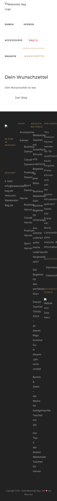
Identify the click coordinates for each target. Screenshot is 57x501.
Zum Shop (21, 97)
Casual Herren (28, 220)
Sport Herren (28, 246)
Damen (24, 140)
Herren (24, 198)
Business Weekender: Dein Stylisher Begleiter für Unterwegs (35, 205)
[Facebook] (6, 153)
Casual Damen (28, 162)
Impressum (48, 267)
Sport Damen (28, 188)
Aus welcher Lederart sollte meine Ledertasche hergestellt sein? (35, 244)
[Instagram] (11, 159)
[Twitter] (6, 159)
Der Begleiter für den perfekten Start (35, 281)
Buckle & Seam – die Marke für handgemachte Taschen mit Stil (35, 400)
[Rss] (11, 153)
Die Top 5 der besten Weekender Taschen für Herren (35, 452)
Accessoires (27, 132)
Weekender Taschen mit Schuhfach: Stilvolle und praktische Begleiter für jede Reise (35, 159)
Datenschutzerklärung (48, 275)
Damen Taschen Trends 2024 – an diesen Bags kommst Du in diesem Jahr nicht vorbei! (35, 335)
